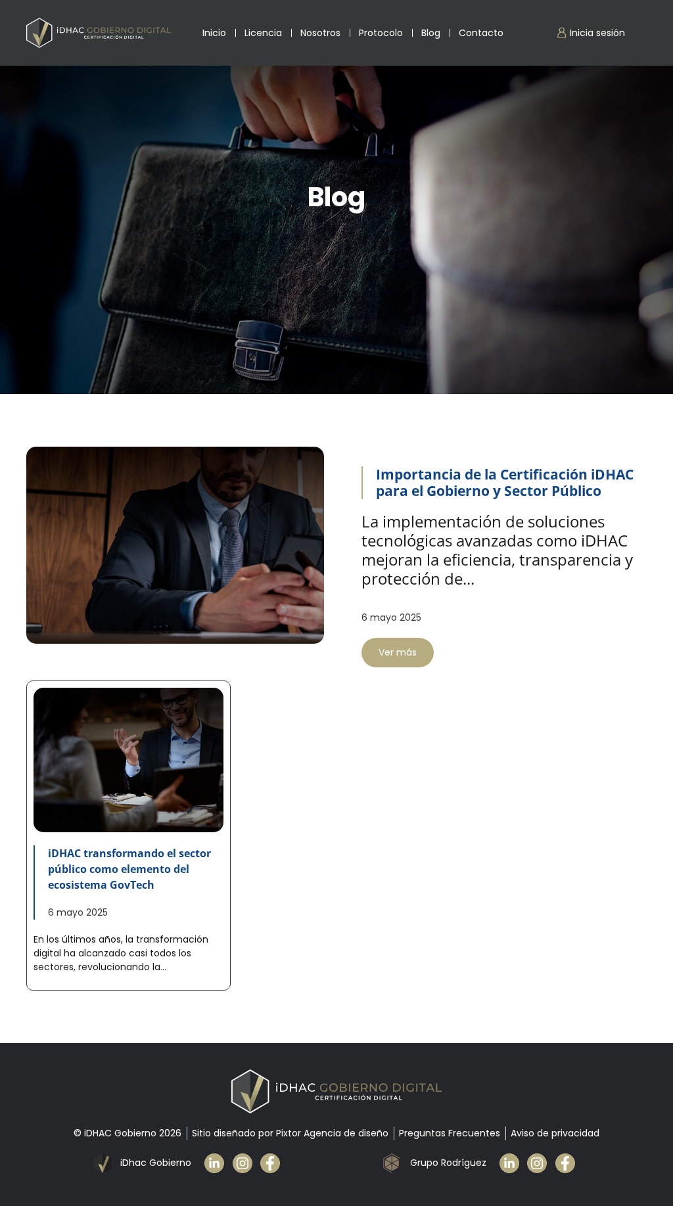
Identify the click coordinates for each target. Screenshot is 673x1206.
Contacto (481, 32)
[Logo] (98, 33)
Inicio (214, 32)
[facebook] (274, 1163)
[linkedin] (513, 1163)
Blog (430, 32)
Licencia (263, 32)
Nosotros (320, 32)
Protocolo (381, 32)
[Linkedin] (218, 1163)
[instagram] (247, 1163)
